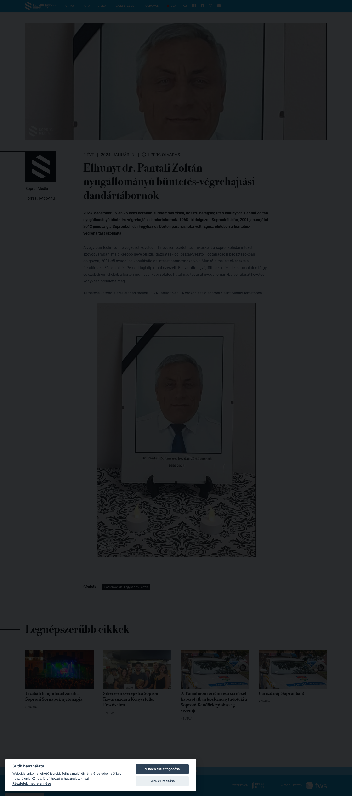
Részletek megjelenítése (31, 783)
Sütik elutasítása (162, 781)
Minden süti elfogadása (162, 769)
